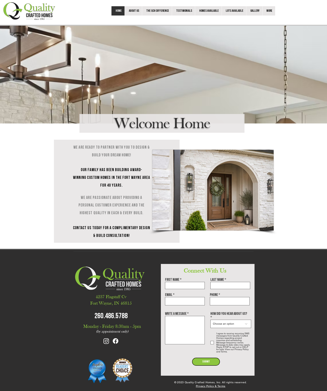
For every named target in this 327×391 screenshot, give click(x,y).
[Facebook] (115, 341)
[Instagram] (106, 341)
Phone (214, 295)
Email (168, 295)
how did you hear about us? (228, 314)
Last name (217, 280)
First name (172, 280)
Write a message (176, 314)
